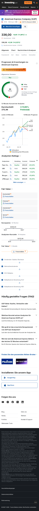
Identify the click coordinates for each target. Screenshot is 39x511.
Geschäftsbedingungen (8, 488)
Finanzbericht (5, 55)
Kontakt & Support (26, 419)
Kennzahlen (32, 55)
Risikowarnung (6, 500)
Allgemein (5, 50)
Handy (4, 415)
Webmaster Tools (7, 423)
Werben (23, 415)
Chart (13, 50)
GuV (12, 55)
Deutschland (24, 7)
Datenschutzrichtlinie (7, 494)
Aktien (4, 7)
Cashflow (24, 55)
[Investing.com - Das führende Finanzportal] (11, 3)
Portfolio (4, 419)
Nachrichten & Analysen (27, 50)
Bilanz (17, 55)
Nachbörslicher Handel (10, 45)
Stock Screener (13, 7)
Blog (3, 412)
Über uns (24, 412)
